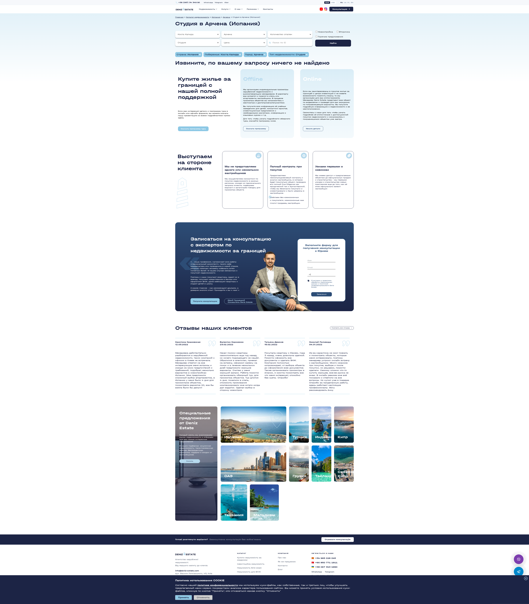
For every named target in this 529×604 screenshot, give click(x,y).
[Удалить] (240, 54)
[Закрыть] (526, 578)
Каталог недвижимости (197, 17)
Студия (182, 42)
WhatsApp (208, 2)
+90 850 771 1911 (324, 562)
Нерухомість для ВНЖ (249, 572)
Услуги (224, 9)
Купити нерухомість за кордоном (249, 559)
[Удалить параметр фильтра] (200, 54)
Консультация (339, 9)
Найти (333, 43)
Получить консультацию (205, 301)
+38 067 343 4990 (324, 567)
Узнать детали (313, 129)
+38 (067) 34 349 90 (189, 2)
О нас (238, 9)
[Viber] (518, 559)
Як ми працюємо (287, 562)
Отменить (203, 597)
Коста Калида (185, 34)
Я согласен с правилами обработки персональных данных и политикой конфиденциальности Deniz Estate (322, 284)
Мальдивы (264, 515)
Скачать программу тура (193, 129)
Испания (216, 17)
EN (352, 2)
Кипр (343, 437)
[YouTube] (321, 9)
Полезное (252, 9)
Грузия (299, 476)
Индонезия (323, 437)
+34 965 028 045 (323, 558)
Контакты (268, 9)
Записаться (321, 294)
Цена (227, 42)
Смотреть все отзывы (341, 328)
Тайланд (323, 476)
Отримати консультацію (337, 539)
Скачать (189, 461)
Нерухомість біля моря (249, 568)
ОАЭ (228, 476)
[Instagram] (325, 9)
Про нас (282, 558)
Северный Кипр (346, 474)
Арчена (226, 17)
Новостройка (325, 32)
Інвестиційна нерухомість (250, 564)
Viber (226, 2)
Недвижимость (207, 9)
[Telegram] (518, 571)
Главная (179, 17)
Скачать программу (256, 129)
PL (348, 2)
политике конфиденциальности (217, 585)
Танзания (234, 515)
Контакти (283, 566)
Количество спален (281, 34)
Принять (183, 597)
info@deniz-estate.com (187, 571)
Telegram (219, 2)
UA (345, 2)
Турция (300, 437)
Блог (280, 569)
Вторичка (344, 32)
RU (341, 2)
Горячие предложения (330, 37)
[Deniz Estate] (184, 9)
